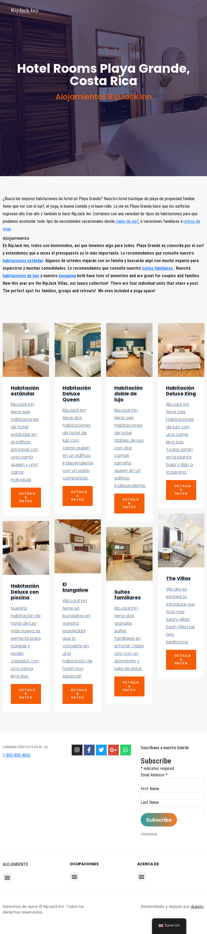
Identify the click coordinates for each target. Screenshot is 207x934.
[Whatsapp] (125, 750)
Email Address (154, 774)
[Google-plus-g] (113, 750)
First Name (150, 788)
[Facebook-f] (89, 750)
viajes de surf (127, 221)
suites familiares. (158, 268)
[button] (7, 877)
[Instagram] (77, 750)
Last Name (150, 802)
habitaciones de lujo (21, 275)
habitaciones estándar (23, 260)
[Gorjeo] (101, 750)
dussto (197, 906)
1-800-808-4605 (16, 755)
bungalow (67, 275)
